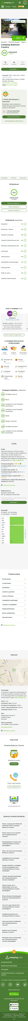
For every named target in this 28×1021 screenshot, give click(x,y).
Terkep (14, 6)
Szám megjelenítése (14, 786)
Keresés (7, 6)
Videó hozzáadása (14, 206)
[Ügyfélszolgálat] (19, 2)
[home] (14, 957)
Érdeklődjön (13, 69)
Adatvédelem (7, 1015)
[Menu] (2, 6)
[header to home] (7, 2)
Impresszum (21, 1014)
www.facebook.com (14, 806)
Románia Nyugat (12, 85)
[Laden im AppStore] (14, 1004)
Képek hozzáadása (13, 210)
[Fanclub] (21, 6)
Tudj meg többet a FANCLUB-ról (14, 121)
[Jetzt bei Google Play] (14, 1008)
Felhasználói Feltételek (10, 1014)
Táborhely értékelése (13, 203)
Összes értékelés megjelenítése (13, 334)
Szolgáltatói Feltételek (9, 1017)
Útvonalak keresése (6, 727)
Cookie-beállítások (18, 1015)
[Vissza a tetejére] (14, 952)
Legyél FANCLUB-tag (13, 116)
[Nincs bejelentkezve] (25, 2)
